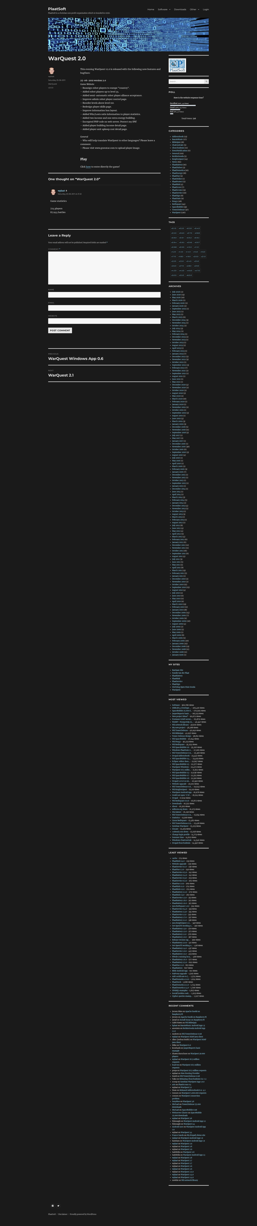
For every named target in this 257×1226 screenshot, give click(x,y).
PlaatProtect (177, 181)
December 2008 (179, 646)
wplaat (51, 76)
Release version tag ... (181, 940)
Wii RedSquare (178, 744)
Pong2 (175, 201)
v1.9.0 (188, 256)
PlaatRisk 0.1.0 (178, 886)
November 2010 (178, 582)
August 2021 (177, 376)
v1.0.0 (189, 247)
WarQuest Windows (180, 767)
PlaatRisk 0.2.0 (178, 889)
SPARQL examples (180, 990)
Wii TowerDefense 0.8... (182, 787)
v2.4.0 (188, 261)
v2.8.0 (188, 266)
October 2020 (178, 390)
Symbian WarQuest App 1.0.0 (192, 1082)
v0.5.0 (173, 233)
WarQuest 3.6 (186, 1118)
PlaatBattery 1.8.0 (179, 900)
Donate (175, 829)
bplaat (174, 1025)
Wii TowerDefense (180, 730)
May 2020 (176, 396)
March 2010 (177, 604)
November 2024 (179, 323)
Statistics (176, 818)
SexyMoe (176, 1101)
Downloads (180, 9)
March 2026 (177, 300)
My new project (178, 727)
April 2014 (176, 494)
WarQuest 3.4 (189, 1124)
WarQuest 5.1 (186, 1087)
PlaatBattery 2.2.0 (179, 892)
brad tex (175, 1065)
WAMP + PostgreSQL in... (182, 722)
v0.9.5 (181, 242)
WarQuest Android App (182, 792)
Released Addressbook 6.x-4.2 (192, 1090)
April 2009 (176, 635)
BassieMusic (177, 139)
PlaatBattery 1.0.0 (179, 937)
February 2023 (178, 351)
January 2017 (177, 441)
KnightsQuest (178, 159)
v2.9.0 (196, 266)
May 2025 (176, 314)
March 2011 (177, 570)
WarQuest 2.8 (186, 1146)
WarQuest (52, 84)
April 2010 (176, 601)
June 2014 (176, 492)
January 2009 (178, 643)
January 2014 (177, 503)
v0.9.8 (173, 247)
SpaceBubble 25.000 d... (182, 711)
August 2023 (177, 345)
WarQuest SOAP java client (192, 1037)
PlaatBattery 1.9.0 (179, 903)
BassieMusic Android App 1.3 (192, 1025)
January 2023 (177, 354)
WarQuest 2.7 (186, 1160)
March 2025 (177, 317)
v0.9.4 (174, 242)
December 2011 (178, 545)
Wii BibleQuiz (177, 733)
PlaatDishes (177, 167)
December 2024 (179, 320)
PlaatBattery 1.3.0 (179, 928)
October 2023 (177, 342)
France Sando (178, 1135)
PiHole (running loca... (181, 957)
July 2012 (176, 525)
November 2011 (178, 548)
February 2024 (178, 334)
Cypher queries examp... (182, 996)
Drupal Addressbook (181, 756)
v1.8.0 (181, 256)
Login (206, 9)
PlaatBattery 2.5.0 (179, 962)
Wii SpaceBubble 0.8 (180, 778)
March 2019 (177, 421)
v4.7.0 (197, 270)
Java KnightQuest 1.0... (181, 923)
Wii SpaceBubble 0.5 (180, 764)
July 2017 (176, 435)
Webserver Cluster (180, 1113)
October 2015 (177, 480)
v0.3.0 (189, 228)
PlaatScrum (177, 190)
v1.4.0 (188, 252)
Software (162, 9)
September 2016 (179, 452)
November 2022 (179, 359)
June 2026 (176, 295)
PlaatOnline (177, 179)
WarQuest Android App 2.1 (195, 1121)
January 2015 (177, 486)
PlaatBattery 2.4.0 (179, 875)
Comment (54, 249)
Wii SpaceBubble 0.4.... (181, 758)
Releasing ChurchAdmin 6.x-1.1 (192, 1079)
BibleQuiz (176, 142)
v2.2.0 (173, 261)
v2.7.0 (181, 266)
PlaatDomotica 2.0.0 (180, 979)
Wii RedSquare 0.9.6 (180, 801)
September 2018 (179, 432)
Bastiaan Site (177, 670)
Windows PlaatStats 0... (182, 750)
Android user (177, 1127)
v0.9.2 (189, 238)
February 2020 (178, 401)
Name (51, 289)
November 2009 (179, 615)
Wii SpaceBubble (179, 739)
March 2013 (177, 517)
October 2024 (178, 326)
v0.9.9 (181, 247)
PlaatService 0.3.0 (179, 878)
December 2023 (178, 337)
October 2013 (177, 511)
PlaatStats (176, 198)
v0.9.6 (189, 242)
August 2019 (177, 416)
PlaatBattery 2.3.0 (179, 912)
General (175, 153)
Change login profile (181, 834)
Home (151, 9)
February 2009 (178, 641)
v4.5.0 (181, 270)
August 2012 (177, 522)
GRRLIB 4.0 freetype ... (181, 708)
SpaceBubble (177, 207)
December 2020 (179, 385)
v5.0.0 (173, 275)
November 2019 (179, 407)
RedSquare (176, 204)
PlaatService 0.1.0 (179, 867)
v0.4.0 (197, 228)
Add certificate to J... (180, 976)
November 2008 (179, 649)
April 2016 (176, 463)
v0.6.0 (181, 233)
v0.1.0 (173, 228)
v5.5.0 (181, 275)
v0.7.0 (189, 233)
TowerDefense (178, 210)
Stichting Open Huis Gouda (183, 687)
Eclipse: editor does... (181, 761)
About (174, 806)
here (88, 166)
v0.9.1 (181, 238)
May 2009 (176, 632)
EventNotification (179, 151)
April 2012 (176, 534)
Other (193, 9)
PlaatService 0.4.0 (179, 909)
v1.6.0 (203, 252)
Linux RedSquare (179, 820)
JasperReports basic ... (181, 713)
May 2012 (176, 531)
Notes (174, 162)
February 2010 (178, 607)
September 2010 (179, 587)
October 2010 (177, 584)
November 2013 (178, 508)
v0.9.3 (196, 238)
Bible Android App (180, 971)
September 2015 (179, 483)
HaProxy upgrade (179, 973)
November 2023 (179, 340)
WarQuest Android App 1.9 (192, 1138)
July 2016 (176, 458)
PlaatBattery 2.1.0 (179, 920)
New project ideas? (180, 716)
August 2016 (177, 455)
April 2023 (176, 348)
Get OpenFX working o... (182, 926)
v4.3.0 (173, 270)
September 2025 (179, 309)
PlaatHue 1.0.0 (178, 883)
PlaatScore (176, 187)
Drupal (175, 798)
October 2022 (178, 362)
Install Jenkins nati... (181, 993)
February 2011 (178, 573)
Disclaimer (176, 812)
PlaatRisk (176, 184)
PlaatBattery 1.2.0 (179, 931)
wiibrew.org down (180, 809)
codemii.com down (180, 832)
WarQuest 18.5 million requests (193, 1070)
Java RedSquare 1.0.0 (180, 906)
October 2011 (177, 551)
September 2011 (179, 553)
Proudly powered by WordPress (83, 1214)
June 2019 (176, 418)
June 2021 (176, 379)
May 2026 (176, 297)
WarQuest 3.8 (188, 1101)
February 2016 (178, 469)
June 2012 (176, 528)
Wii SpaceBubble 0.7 (180, 775)
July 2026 (176, 292)
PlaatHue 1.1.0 (178, 965)
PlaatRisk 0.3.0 (178, 895)
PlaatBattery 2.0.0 (179, 943)
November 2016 (179, 447)
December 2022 (179, 356)
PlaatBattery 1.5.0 (179, 954)
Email (51, 303)
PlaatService (177, 193)
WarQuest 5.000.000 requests (194, 1093)
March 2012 (177, 537)
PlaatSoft (57, 9)
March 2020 (177, 399)
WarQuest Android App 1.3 (194, 1155)
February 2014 (178, 500)
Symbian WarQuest (180, 826)
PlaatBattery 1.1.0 (179, 934)
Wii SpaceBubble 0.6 (180, 747)
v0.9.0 (174, 238)
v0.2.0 (181, 228)
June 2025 (176, 311)
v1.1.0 (196, 247)
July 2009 (176, 627)
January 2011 (177, 576)
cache (174, 858)
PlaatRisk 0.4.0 (178, 861)
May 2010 (176, 598)
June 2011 (176, 562)
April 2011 (176, 568)
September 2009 (179, 621)
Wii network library (180, 725)
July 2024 (176, 328)
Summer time (178, 837)
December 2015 (178, 475)
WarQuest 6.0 (185, 1045)
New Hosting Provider (190, 1073)
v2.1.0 (203, 256)
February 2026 (178, 303)
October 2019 (177, 410)
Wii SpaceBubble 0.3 (180, 773)
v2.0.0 (50, 88)
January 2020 (177, 404)
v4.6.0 (189, 270)
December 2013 (178, 506)
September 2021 (179, 373)
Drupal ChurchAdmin (181, 843)
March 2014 (177, 497)
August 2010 (177, 590)
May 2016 (176, 461)
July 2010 (176, 593)
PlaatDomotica (178, 170)
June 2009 (176, 629)
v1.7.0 (173, 256)
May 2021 (176, 382)
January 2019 (177, 424)
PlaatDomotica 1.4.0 (180, 988)
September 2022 (179, 365)
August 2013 (177, 514)
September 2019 (179, 413)
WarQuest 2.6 (186, 1166)
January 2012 (177, 542)
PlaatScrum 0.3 (184, 1084)
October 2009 (178, 618)
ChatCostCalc (177, 145)
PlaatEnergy (177, 173)
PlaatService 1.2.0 (179, 898)
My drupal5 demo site (196, 1135)
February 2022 (178, 368)
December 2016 (178, 444)
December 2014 (178, 489)
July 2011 (175, 559)
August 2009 (177, 624)
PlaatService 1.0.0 (179, 951)
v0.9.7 (197, 242)
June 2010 (176, 596)
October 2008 (178, 652)
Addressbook (177, 136)
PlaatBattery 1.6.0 (179, 959)
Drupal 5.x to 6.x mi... (181, 781)
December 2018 (178, 427)
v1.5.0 (195, 252)
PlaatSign (176, 196)
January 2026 (178, 306)
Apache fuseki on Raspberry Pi (194, 1017)
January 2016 (177, 472)
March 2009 (177, 638)
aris (173, 1084)
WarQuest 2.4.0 (187, 1174)
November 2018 (178, 430)
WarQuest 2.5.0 (187, 1172)
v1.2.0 (173, 252)
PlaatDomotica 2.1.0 (180, 985)
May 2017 (176, 438)
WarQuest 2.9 (186, 1144)
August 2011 (177, 556)
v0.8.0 (197, 233)
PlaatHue (176, 176)
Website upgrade (179, 784)
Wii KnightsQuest (179, 789)
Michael (175, 1104)
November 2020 (179, 387)
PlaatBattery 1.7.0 (179, 917)
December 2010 (178, 579)
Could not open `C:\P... (181, 795)
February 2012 (178, 539)
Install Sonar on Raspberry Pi (192, 1020)
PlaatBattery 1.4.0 (179, 948)
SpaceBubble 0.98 (189, 1110)
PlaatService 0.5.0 (179, 872)
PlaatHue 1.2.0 (178, 869)
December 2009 (179, 613)
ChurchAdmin (178, 148)
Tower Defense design (181, 736)
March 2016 (177, 466)
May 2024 (176, 331)
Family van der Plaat (180, 673)
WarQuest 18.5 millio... (181, 770)
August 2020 (177, 393)
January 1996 (178, 655)
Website (52, 316)
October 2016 (177, 449)
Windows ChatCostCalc (182, 840)
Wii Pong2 (176, 742)
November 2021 (178, 371)
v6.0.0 (189, 275)
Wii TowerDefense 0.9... (182, 753)
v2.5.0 (196, 261)
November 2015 (178, 477)
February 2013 (178, 520)
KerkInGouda (178, 156)
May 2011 (176, 565)
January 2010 (177, 610)
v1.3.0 (181, 252)
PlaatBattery (177, 165)
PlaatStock (176, 982)
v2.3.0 (181, 261)
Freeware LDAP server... (182, 719)
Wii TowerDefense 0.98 (192, 1034)
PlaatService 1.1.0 (179, 914)
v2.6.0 (173, 266)
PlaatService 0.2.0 (179, 881)
